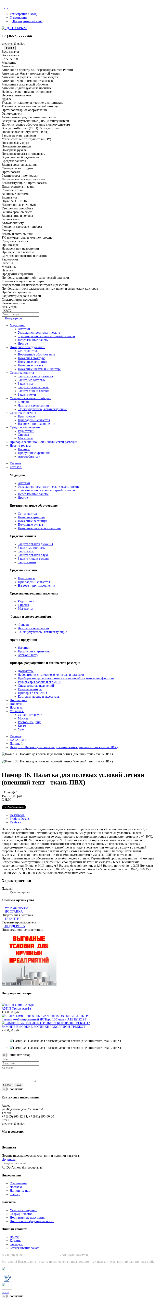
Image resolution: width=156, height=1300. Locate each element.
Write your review (16, 907)
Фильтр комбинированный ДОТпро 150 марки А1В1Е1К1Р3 (44, 1019)
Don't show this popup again (24, 1167)
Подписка (8, 1159)
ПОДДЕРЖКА (15, 926)
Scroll (5, 1292)
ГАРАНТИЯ (13, 918)
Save (18, 1085)
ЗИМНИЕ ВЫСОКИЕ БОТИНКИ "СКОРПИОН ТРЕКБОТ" (44, 1026)
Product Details (19, 818)
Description (17, 815)
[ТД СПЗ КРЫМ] (14, 28)
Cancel (7, 1085)
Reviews (15, 822)
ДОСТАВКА (14, 911)
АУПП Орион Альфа (16, 1008)
